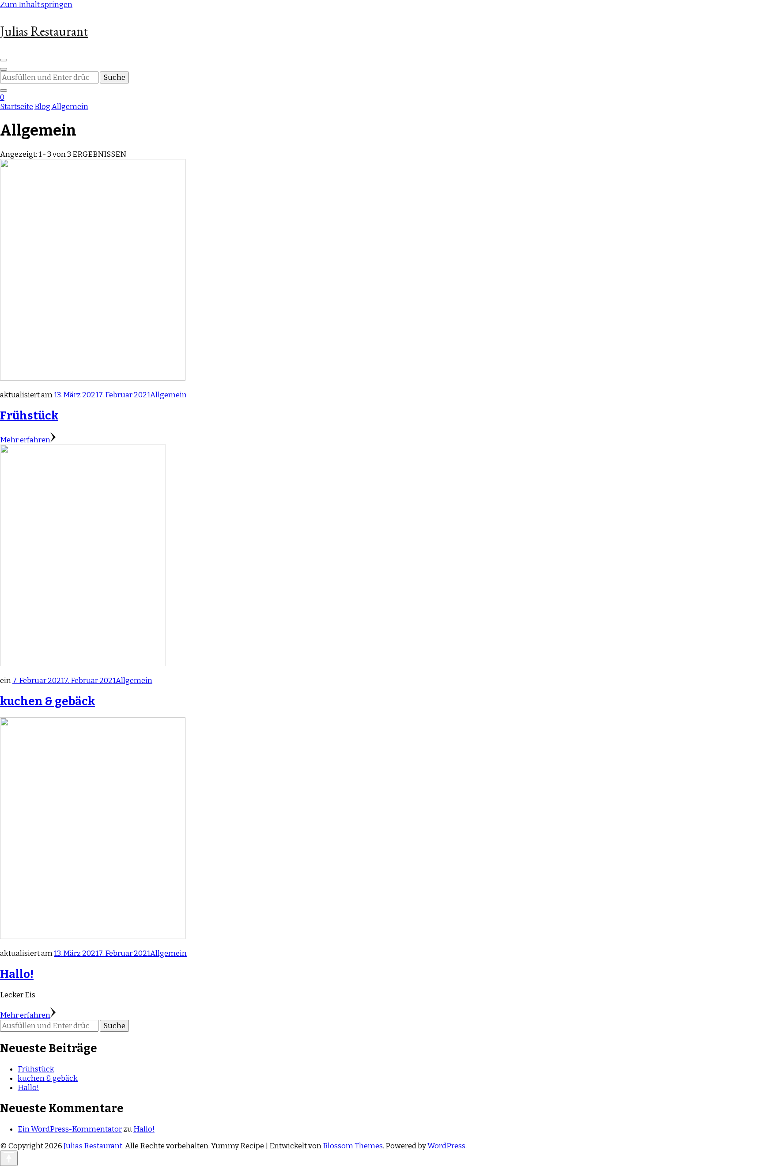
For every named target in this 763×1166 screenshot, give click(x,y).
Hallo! (17, 974)
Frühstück (29, 416)
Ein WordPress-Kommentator (70, 1129)
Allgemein (168, 395)
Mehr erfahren (25, 440)
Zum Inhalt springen (36, 4)
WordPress (446, 1146)
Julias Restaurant (44, 31)
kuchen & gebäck (47, 701)
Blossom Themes (353, 1146)
